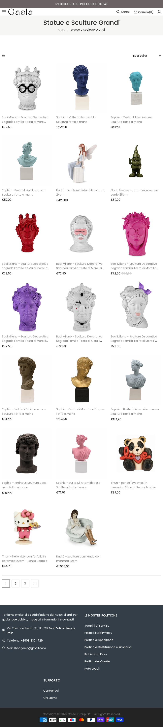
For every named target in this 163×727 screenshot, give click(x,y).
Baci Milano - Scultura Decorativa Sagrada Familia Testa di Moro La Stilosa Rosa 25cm (134, 268)
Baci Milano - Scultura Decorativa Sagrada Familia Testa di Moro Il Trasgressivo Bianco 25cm (79, 340)
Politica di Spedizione (98, 640)
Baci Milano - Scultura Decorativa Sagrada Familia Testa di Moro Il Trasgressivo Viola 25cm (25, 340)
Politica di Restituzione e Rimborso (108, 647)
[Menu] (4, 12)
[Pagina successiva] (35, 583)
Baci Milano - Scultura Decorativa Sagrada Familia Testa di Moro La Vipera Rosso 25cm (25, 268)
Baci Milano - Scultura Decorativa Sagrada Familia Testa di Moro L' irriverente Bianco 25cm (134, 340)
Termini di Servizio (96, 626)
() (145, 12)
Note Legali (92, 669)
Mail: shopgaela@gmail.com (26, 648)
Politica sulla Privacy (98, 633)
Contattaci (51, 691)
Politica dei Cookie (97, 661)
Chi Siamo (50, 698)
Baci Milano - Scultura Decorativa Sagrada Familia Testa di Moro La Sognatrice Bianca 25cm (79, 268)
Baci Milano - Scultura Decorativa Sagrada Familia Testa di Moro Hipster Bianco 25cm (25, 121)
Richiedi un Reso (95, 654)
